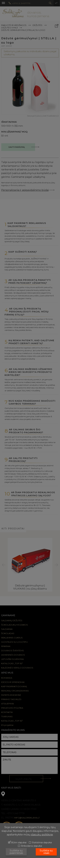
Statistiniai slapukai (42, 842)
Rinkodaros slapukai (31, 846)
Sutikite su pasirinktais (16, 851)
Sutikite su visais (46, 851)
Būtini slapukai (18, 842)
